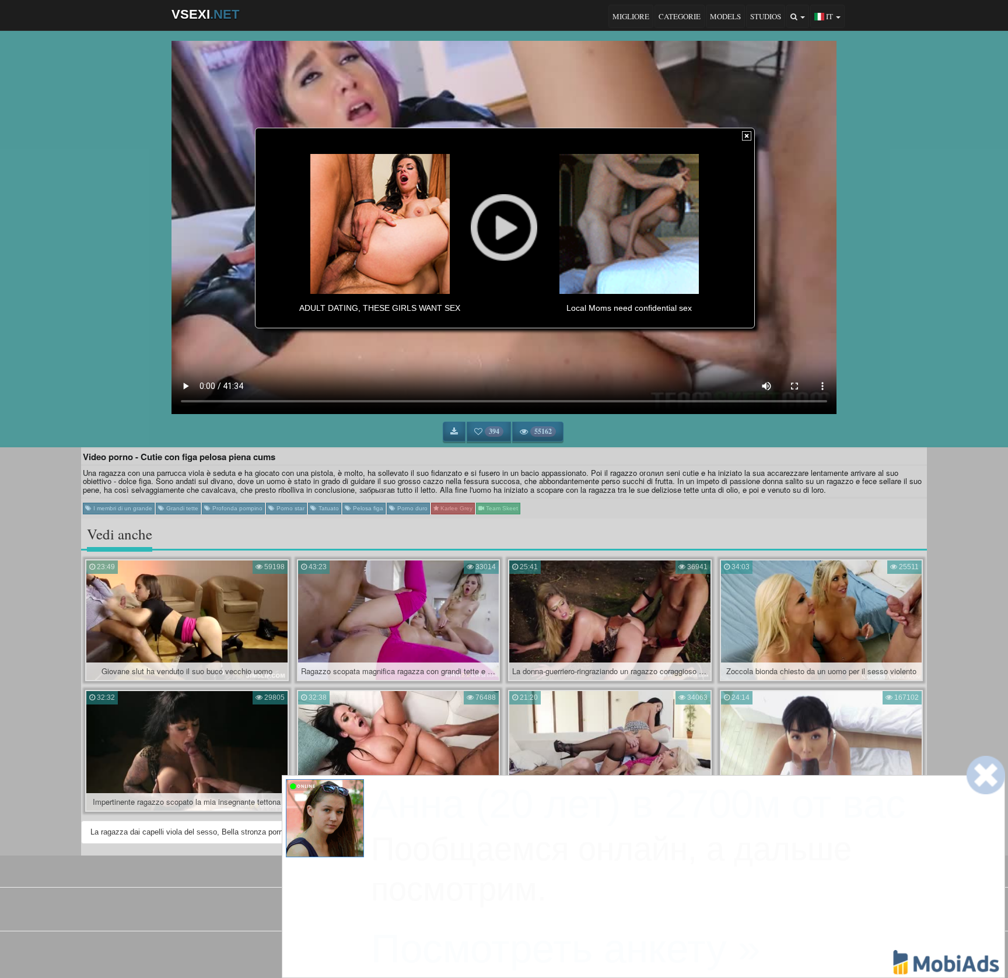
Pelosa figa (367, 508)
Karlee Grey (456, 508)
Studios (765, 16)
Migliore (630, 16)
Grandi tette (181, 508)
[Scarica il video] (454, 431)
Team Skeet (501, 508)
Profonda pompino (236, 508)
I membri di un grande (122, 508)
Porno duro (412, 508)
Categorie (680, 16)
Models (725, 16)
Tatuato (328, 508)
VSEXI (205, 14)
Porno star (289, 508)
